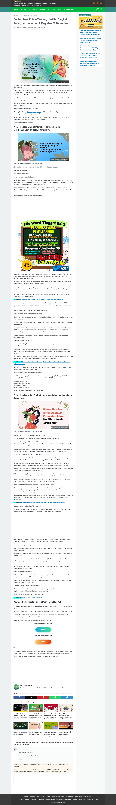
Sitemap (48, 796)
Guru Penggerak (69, 9)
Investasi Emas (44, 9)
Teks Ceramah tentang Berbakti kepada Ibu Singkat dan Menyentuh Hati (43, 502)
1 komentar (42, 27)
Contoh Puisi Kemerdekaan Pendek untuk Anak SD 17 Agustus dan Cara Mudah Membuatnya (90, 48)
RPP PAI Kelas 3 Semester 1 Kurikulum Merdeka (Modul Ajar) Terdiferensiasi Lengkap (90, 63)
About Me (41, 799)
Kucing (53, 9)
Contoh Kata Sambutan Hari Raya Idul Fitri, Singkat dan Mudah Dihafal (20, 732)
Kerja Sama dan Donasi (58, 796)
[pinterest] (43, 697)
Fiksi (59, 9)
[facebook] (19, 697)
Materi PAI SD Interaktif (79, 799)
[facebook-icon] (94, 3)
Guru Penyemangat (60, 802)
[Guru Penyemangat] (18, 1)
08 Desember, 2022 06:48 (26, 752)
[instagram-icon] (97, 3)
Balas (20, 759)
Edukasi (23, 9)
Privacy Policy (40, 796)
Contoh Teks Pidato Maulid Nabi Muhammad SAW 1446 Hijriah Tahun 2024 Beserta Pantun (90, 56)
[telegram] (67, 697)
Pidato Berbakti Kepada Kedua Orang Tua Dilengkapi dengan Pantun (42, 299)
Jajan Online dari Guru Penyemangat (27, 799)
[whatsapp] (55, 697)
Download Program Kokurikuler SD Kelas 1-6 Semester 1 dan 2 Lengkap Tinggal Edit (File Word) (90, 32)
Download (43, 629)
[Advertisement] (43, 41)
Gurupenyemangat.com (34, 112)
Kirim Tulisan (69, 796)
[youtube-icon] (101, 3)
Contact (26, 796)
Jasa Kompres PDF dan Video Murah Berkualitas (58, 799)
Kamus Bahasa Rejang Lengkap (83, 796)
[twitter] (31, 697)
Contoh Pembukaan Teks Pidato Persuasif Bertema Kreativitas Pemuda (35, 732)
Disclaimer (32, 796)
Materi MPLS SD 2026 (92, 799)
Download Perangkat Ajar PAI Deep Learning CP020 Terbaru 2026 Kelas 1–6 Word (90, 40)
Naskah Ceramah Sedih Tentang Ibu (32, 598)
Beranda (16, 9)
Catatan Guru (32, 9)
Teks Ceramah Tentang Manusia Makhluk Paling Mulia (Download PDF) (65, 732)
